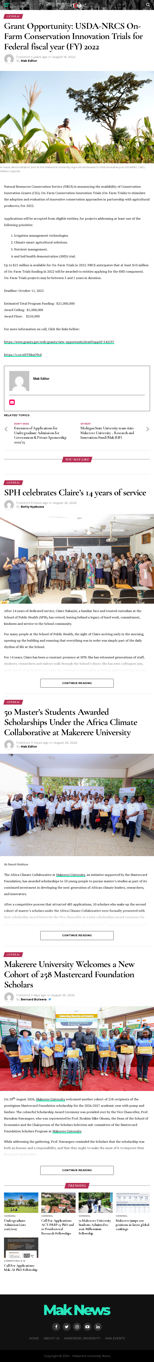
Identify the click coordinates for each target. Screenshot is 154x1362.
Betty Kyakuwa (32, 507)
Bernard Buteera (34, 999)
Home (34, 1338)
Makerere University (70, 874)
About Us (51, 1338)
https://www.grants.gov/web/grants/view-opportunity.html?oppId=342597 (59, 342)
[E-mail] (12, 403)
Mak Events (115, 1338)
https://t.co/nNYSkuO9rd (23, 354)
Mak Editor (29, 61)
